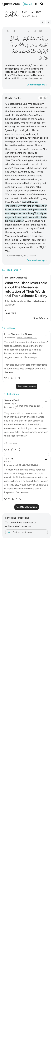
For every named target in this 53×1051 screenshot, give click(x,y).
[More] (46, 31)
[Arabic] (40, 98)
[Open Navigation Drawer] (48, 4)
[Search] (42, 4)
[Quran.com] (11, 4)
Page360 (25, 16)
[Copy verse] (28, 31)
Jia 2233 (8, 458)
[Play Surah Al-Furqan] (7, 31)
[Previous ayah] (42, 22)
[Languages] (36, 4)
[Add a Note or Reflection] (40, 31)
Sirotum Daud (11, 400)
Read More (10, 313)
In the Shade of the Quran (18, 334)
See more (9, 372)
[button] (45, 39)
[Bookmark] (13, 31)
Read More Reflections (26, 507)
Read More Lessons (27, 386)
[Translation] (45, 98)
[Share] (34, 31)
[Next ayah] (48, 22)
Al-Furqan (27, 12)
